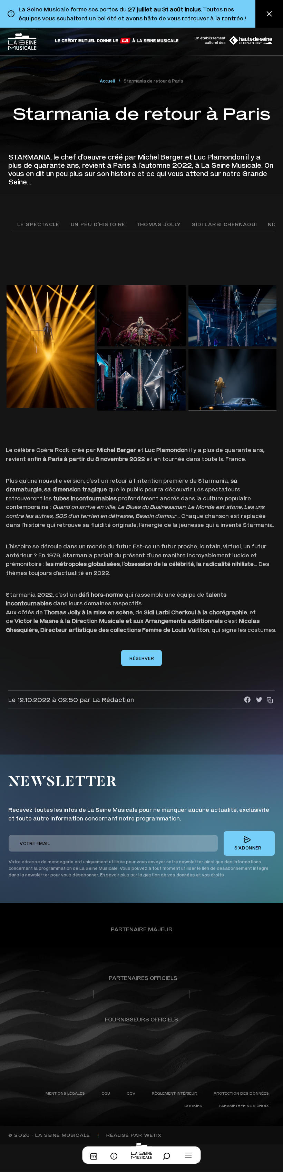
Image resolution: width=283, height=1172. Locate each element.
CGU (105, 1093)
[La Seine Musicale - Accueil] (22, 41)
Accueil (107, 81)
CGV (131, 1093)
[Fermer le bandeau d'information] (269, 14)
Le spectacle (38, 224)
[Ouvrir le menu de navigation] (188, 1155)
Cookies (193, 1105)
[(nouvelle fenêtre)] (117, 40)
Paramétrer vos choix (244, 1105)
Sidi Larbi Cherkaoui (224, 224)
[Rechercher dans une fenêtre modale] (168, 1156)
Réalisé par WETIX (134, 1135)
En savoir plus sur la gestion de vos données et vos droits (162, 874)
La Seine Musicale (62, 1135)
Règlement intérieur (174, 1093)
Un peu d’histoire (98, 224)
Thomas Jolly (159, 224)
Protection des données (241, 1093)
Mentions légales (65, 1093)
